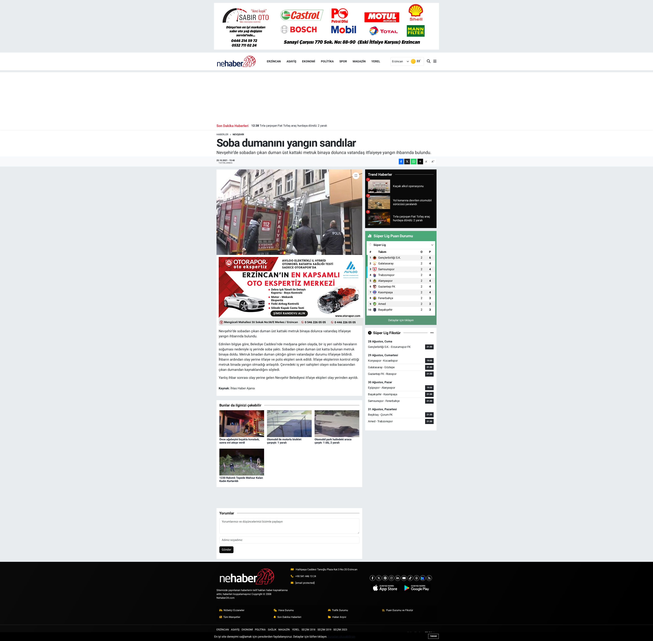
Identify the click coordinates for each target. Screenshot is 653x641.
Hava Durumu (286, 610)
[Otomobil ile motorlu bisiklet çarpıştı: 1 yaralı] (289, 423)
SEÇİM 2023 (340, 629)
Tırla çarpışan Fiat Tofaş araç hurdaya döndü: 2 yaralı (289, 125)
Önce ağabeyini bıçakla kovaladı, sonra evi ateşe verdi (239, 441)
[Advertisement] (326, 96)
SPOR (343, 61)
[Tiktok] (410, 578)
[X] (379, 578)
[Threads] (416, 578)
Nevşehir (238, 134)
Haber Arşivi (339, 617)
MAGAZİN (359, 61)
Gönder (226, 549)
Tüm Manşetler (231, 617)
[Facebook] (372, 578)
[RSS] (429, 578)
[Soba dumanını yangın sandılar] (289, 212)
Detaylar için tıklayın (401, 320)
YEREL (375, 61)
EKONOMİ (308, 61)
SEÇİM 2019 (324, 629)
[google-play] (416, 588)
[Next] (423, 578)
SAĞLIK (272, 629)
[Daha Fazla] (420, 161)
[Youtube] (404, 578)
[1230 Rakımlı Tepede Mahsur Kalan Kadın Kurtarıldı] (241, 461)
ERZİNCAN (274, 61)
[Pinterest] (385, 578)
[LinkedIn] (397, 578)
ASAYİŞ (291, 61)
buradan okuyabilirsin (341, 636)
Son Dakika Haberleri (289, 617)
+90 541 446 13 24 (305, 576)
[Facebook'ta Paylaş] (401, 161)
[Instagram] (391, 578)
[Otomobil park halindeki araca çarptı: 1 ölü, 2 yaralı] (337, 423)
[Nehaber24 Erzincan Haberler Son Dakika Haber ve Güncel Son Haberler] (236, 61)
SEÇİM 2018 (308, 629)
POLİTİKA (327, 61)
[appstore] (385, 588)
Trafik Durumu (340, 610)
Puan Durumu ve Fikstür (399, 610)
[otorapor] (291, 291)
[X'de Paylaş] (407, 161)
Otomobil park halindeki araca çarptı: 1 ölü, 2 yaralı (333, 441)
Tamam (433, 636)
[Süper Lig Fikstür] (432, 332)
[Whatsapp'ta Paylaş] (414, 161)
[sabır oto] (326, 26)
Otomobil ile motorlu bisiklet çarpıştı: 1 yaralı (284, 441)
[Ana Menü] (433, 61)
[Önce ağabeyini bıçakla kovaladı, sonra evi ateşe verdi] (241, 423)
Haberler (222, 134)
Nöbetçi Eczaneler (234, 610)
